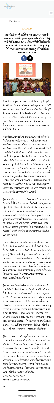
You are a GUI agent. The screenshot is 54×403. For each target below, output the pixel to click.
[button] (51, 13)
